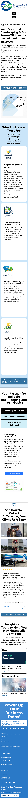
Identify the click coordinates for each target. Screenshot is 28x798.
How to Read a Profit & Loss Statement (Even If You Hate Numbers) (12, 668)
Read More (5, 672)
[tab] (14, 411)
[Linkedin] (10, 782)
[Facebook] (2, 782)
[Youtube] (14, 782)
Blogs (4, 650)
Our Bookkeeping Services (14, 473)
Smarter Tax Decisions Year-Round (14, 693)
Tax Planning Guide (10, 676)
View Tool (4, 695)
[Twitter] (6, 782)
